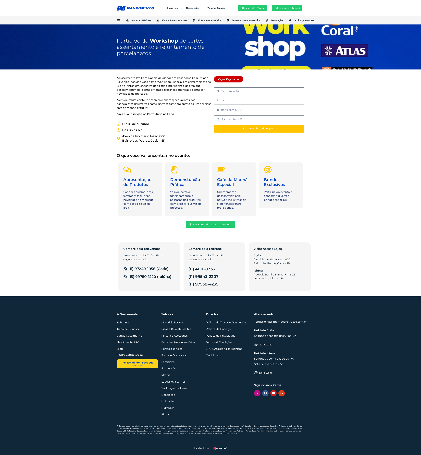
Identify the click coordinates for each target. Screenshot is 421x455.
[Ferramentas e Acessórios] (228, 20)
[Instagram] (257, 393)
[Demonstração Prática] (174, 169)
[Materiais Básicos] (127, 20)
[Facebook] (265, 393)
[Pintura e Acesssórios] (194, 20)
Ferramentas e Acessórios (246, 20)
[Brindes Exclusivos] (268, 169)
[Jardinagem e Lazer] (289, 20)
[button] (228, 79)
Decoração (277, 20)
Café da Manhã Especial (232, 182)
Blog (120, 348)
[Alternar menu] (118, 20)
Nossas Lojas (192, 8)
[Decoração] (267, 20)
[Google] (281, 393)
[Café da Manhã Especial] (221, 169)
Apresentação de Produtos (137, 182)
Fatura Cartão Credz (130, 354)
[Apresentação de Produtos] (127, 169)
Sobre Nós (172, 8)
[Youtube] (273, 393)
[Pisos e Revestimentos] (158, 20)
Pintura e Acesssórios (209, 20)
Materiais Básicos (141, 20)
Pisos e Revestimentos (174, 20)
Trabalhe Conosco (216, 8)
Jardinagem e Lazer (304, 20)
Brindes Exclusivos (274, 182)
